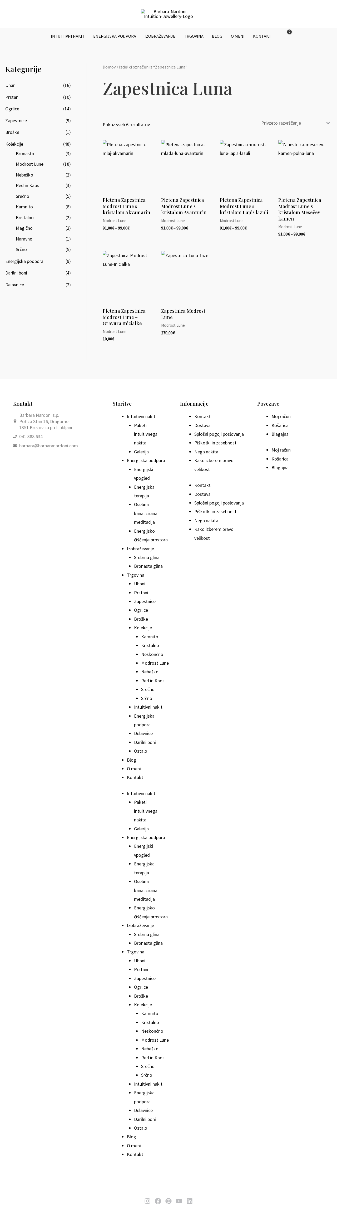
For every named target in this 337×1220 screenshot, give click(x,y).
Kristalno (25, 217)
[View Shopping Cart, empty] (285, 36)
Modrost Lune (29, 164)
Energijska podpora (114, 36)
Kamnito (24, 207)
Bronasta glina (148, 566)
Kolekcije (14, 144)
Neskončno (152, 654)
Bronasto (25, 153)
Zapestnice (16, 120)
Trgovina (194, 36)
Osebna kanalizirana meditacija (145, 513)
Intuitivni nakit (68, 36)
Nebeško (24, 175)
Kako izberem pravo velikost (214, 464)
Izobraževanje (160, 36)
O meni (238, 36)
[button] (298, 36)
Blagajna (280, 434)
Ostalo (140, 751)
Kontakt (262, 36)
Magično (24, 228)
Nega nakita (206, 452)
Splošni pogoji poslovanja (219, 434)
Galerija (141, 452)
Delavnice (14, 285)
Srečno (22, 196)
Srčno (21, 249)
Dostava (202, 425)
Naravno (24, 239)
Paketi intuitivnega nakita (145, 434)
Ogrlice (12, 109)
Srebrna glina (147, 557)
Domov (109, 67)
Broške (12, 132)
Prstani (12, 97)
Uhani (11, 85)
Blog (217, 36)
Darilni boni (16, 273)
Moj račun (281, 416)
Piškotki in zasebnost (215, 443)
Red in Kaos (27, 185)
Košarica (280, 425)
